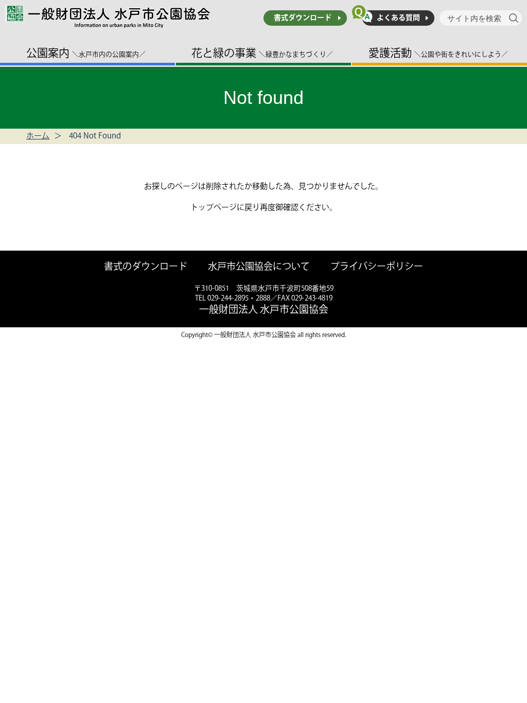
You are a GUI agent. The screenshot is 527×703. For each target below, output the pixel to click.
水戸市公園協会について (259, 267)
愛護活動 (438, 53)
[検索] (515, 18)
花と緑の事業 (262, 53)
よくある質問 (398, 18)
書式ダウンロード (302, 18)
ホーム (37, 136)
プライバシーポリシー (376, 267)
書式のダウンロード (145, 267)
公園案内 (86, 53)
